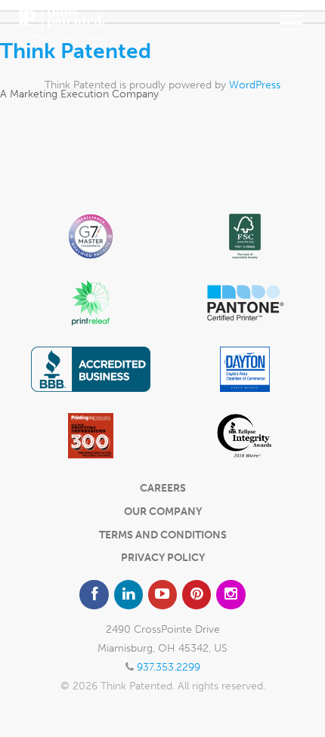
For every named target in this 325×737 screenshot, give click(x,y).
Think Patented (75, 51)
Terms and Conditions (163, 535)
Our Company (163, 511)
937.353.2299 (168, 667)
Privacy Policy (163, 557)
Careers (163, 488)
